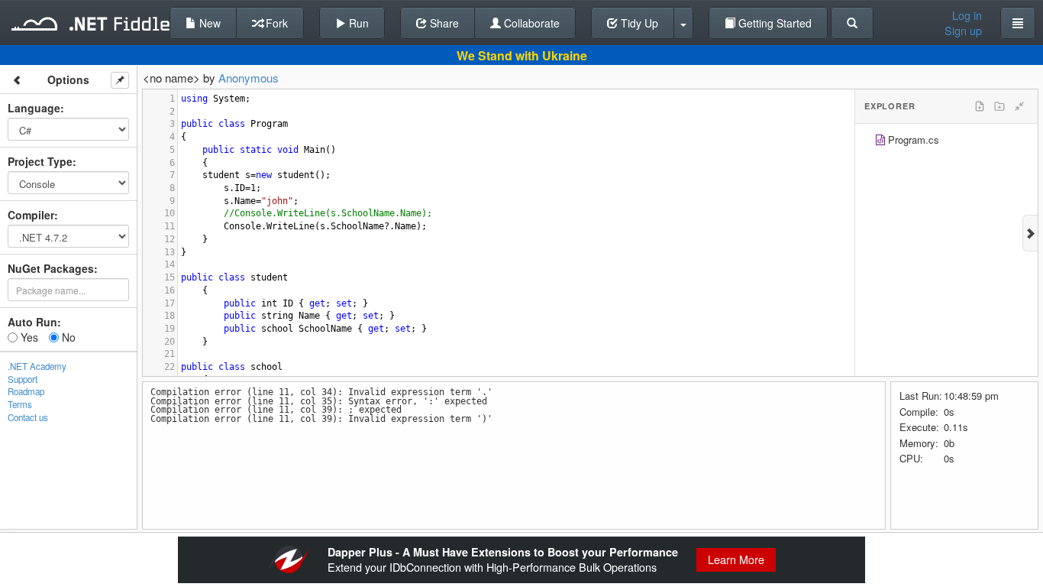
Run (357, 23)
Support (22, 379)
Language (34, 107)
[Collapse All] (1019, 106)
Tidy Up (638, 23)
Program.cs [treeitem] (913, 139)
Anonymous (248, 78)
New (208, 23)
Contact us (28, 417)
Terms (20, 404)
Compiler (31, 214)
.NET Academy (37, 366)
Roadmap (26, 391)
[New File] (979, 106)
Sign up (963, 30)
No (67, 337)
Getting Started (773, 23)
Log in (967, 15)
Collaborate (530, 23)
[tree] (946, 142)
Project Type (40, 161)
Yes (28, 337)
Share (443, 23)
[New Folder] (999, 106)
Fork (275, 23)
